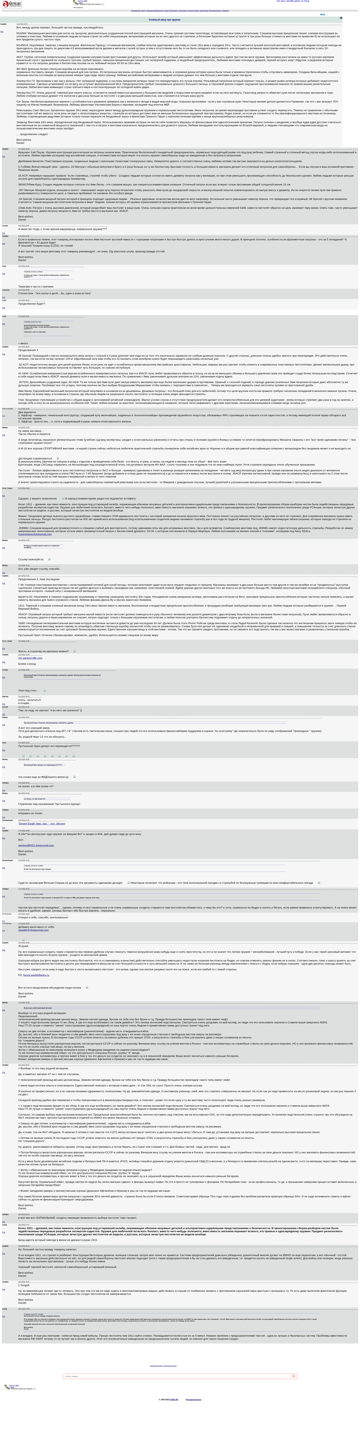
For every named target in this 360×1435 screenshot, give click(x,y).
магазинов (204, 11)
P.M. (2, 32)
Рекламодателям (193, 1400)
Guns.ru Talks (82, 1)
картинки (173, 11)
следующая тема (156, 1366)
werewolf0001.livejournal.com (36, 845)
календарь (182, 11)
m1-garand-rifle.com (30, 658)
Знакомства (135, 11)
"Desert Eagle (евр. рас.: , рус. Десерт (41, 823)
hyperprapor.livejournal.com (35, 534)
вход (143, 11)
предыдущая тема (169, 1366)
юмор (81, 3)
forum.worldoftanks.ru (36, 975)
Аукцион (225, 11)
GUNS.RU (174, 1400)
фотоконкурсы (215, 11)
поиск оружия (193, 11)
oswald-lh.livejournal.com (33, 930)
